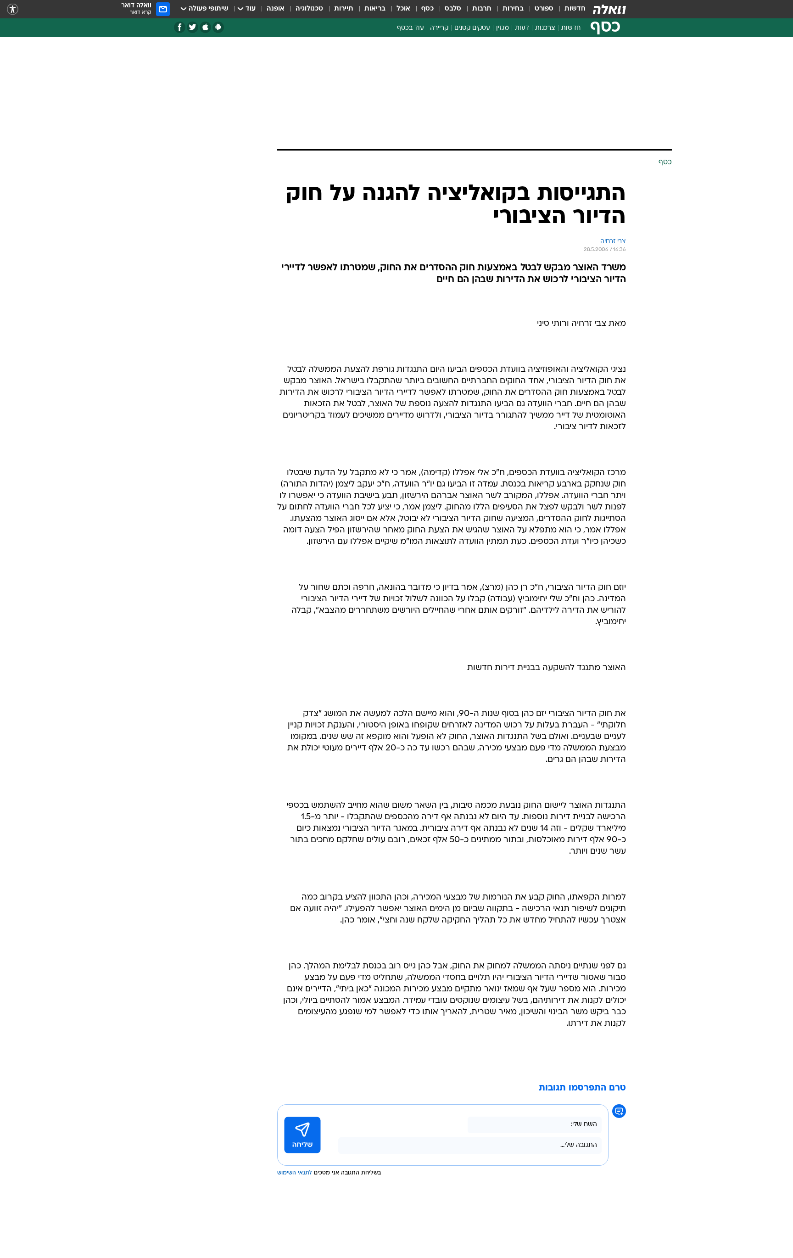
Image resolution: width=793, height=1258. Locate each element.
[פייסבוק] (179, 27)
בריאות (374, 9)
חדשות (575, 9)
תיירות (343, 9)
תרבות (481, 9)
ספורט (544, 9)
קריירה (439, 28)
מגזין (502, 28)
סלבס (453, 9)
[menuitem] (569, 9)
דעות (522, 28)
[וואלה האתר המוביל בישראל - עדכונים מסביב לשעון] (609, 9)
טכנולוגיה (309, 9)
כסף (427, 9)
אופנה (276, 9)
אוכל (403, 9)
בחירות (513, 9)
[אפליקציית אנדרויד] (218, 27)
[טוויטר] (192, 27)
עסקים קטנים (472, 28)
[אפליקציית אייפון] (205, 27)
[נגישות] (12, 9)
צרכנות (545, 28)
